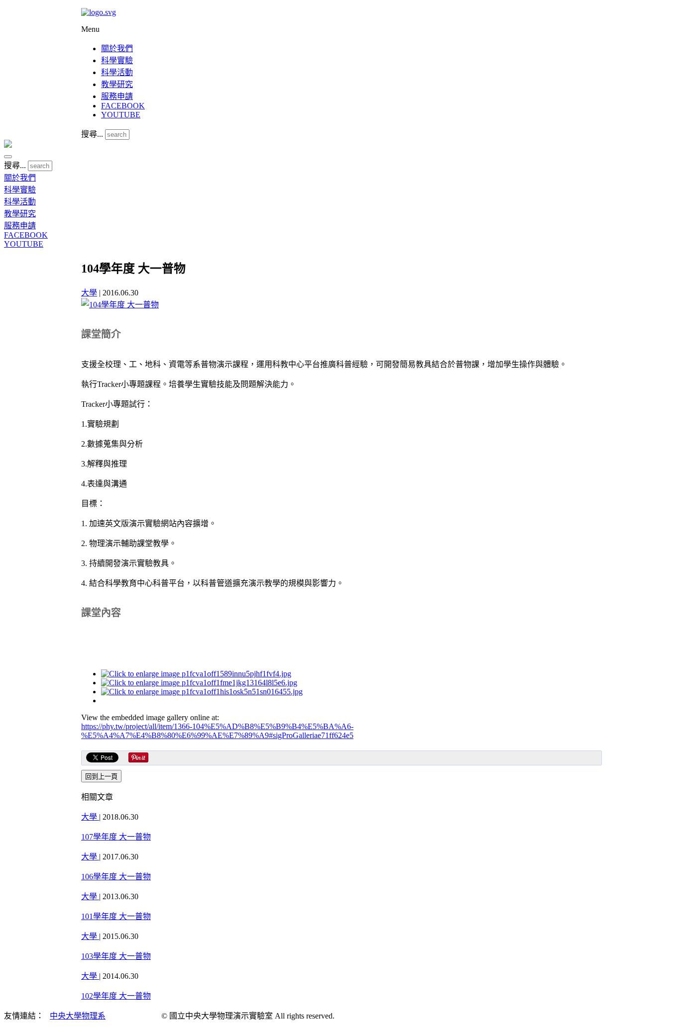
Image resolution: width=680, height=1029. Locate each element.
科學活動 (117, 72)
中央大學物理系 (78, 1016)
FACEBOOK (123, 105)
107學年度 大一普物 (116, 837)
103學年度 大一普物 (116, 956)
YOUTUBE (120, 114)
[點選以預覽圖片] (120, 304)
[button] (8, 156)
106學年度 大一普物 (116, 876)
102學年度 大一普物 (116, 996)
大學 (89, 292)
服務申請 (117, 96)
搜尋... (92, 134)
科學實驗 (117, 60)
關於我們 (117, 48)
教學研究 (117, 84)
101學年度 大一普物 (116, 916)
